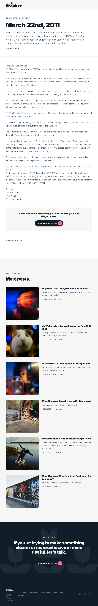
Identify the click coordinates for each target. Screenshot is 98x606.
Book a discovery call (47, 223)
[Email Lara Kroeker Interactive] (90, 594)
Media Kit (45, 592)
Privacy (22, 595)
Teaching (22, 592)
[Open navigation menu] (90, 5)
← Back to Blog (14, 240)
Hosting (34, 592)
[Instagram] (85, 594)
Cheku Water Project (18, 18)
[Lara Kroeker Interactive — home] (14, 5)
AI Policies (58, 592)
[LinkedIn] (80, 594)
